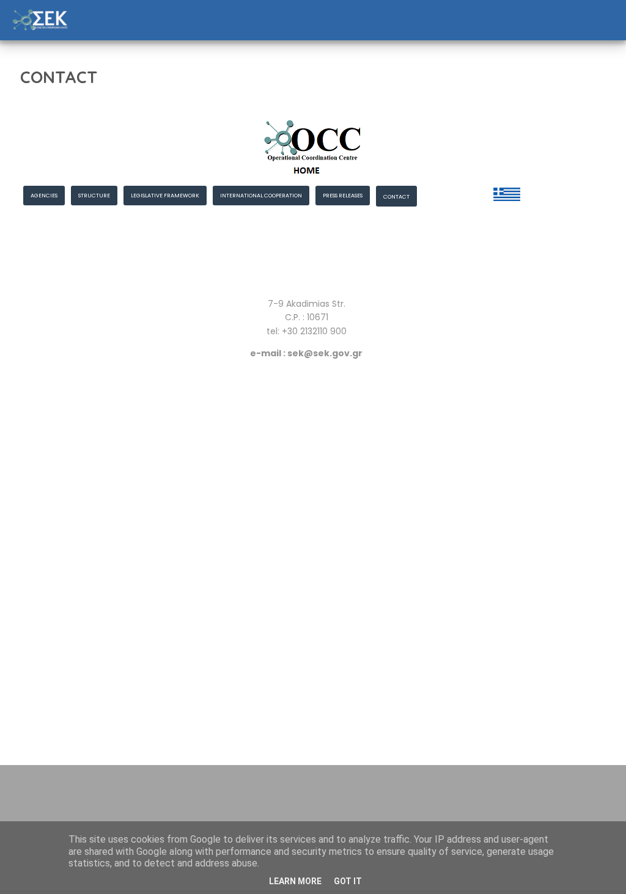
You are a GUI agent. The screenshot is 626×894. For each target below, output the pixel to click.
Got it (348, 881)
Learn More (295, 881)
